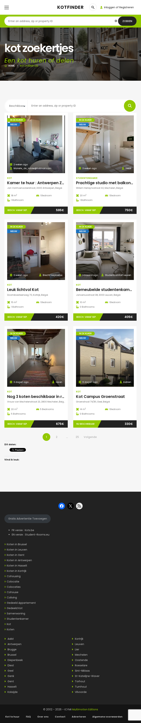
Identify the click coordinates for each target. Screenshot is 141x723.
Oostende (81, 660)
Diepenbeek (15, 660)
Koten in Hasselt (17, 565)
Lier (76, 649)
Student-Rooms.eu (37, 534)
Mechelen (81, 655)
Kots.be (29, 530)
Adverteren (79, 716)
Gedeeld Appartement (21, 603)
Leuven (79, 644)
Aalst (10, 639)
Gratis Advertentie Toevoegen (27, 518)
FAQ (28, 716)
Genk (10, 676)
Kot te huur (12, 716)
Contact (60, 716)
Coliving (12, 597)
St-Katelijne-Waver (87, 676)
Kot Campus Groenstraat (100, 396)
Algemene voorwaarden (107, 716)
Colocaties (14, 587)
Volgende (90, 437)
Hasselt (12, 687)
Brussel (11, 655)
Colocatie (13, 581)
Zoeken (127, 21)
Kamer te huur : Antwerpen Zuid (37, 182)
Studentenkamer (86, 178)
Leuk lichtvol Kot (23, 289)
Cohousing (14, 576)
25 (77, 437)
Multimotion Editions (85, 709)
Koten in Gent (15, 555)
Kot (9, 178)
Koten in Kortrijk (16, 571)
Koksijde (12, 692)
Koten (10, 629)
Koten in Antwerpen (19, 560)
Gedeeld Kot (15, 608)
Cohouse (12, 592)
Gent (10, 681)
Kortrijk (78, 639)
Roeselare (80, 665)
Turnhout (80, 687)
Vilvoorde (80, 692)
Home (11, 65)
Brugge (12, 649)
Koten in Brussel (17, 544)
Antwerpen (14, 644)
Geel (10, 671)
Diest (10, 665)
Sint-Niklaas (82, 671)
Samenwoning (16, 613)
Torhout (79, 681)
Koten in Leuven (17, 549)
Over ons (42, 716)
